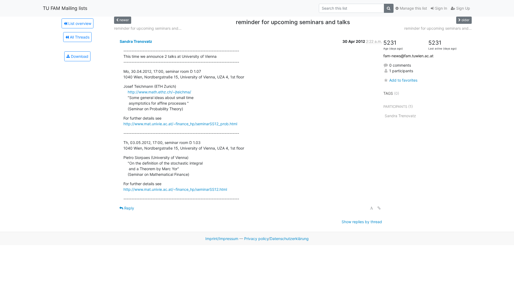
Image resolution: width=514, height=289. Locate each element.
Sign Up (462, 8)
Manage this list (413, 8)
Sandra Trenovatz (136, 41)
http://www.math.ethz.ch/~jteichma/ (159, 92)
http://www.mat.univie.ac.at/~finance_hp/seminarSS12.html (175, 189)
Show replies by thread (362, 221)
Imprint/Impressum (221, 238)
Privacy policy (256, 238)
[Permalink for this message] (379, 208)
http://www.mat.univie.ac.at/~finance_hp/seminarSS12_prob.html (180, 123)
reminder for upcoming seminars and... (148, 28)
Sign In (440, 8)
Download (79, 56)
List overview (79, 23)
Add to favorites (403, 80)
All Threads (79, 37)
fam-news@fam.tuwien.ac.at (408, 56)
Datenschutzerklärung (289, 238)
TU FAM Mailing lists (65, 8)
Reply (128, 208)
